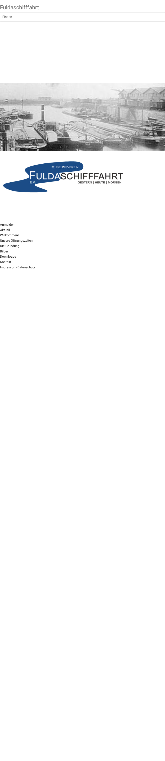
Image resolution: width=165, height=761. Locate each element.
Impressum (8, 267)
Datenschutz (26, 267)
